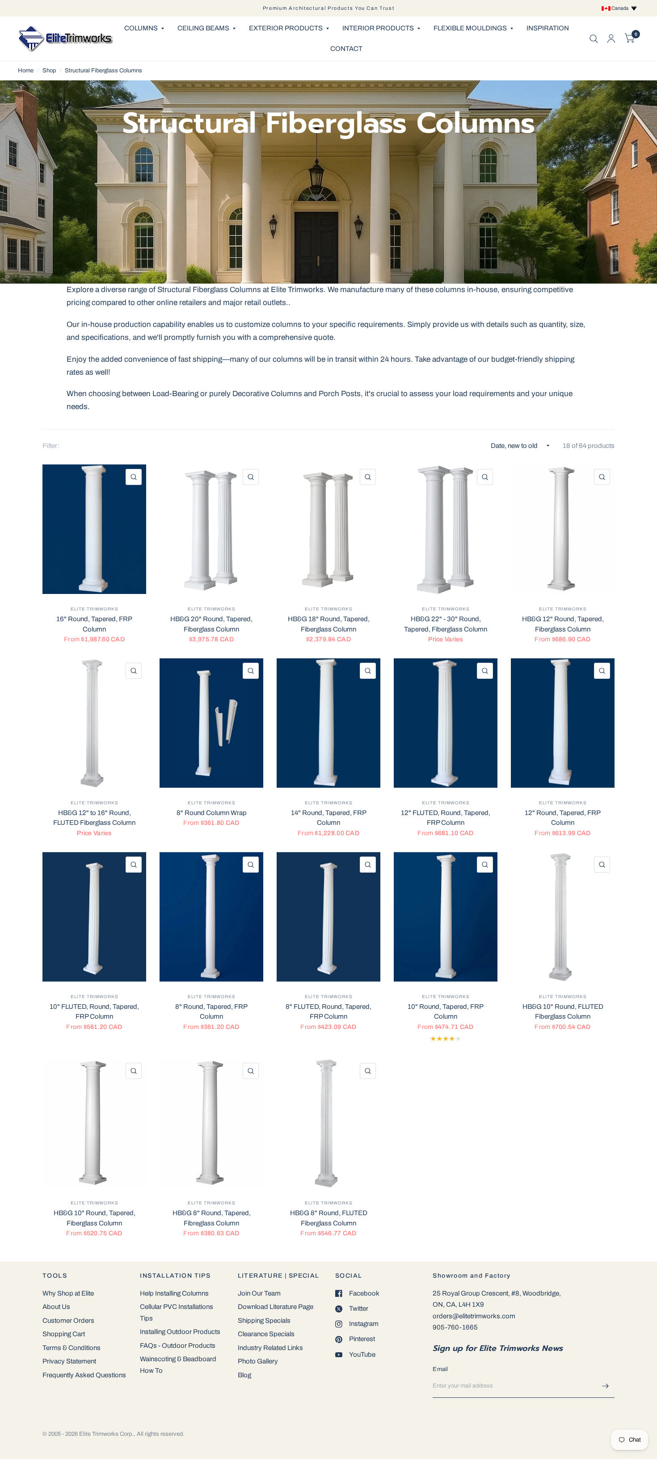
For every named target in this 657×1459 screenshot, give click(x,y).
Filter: (50, 445)
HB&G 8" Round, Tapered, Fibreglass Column (212, 1218)
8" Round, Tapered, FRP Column (211, 1011)
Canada (621, 8)
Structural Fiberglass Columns (103, 70)
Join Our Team (259, 1293)
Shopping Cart (63, 1334)
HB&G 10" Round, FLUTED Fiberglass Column (562, 1011)
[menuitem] (144, 28)
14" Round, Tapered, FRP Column (328, 818)
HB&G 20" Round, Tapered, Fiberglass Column (211, 624)
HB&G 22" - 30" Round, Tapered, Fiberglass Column (445, 624)
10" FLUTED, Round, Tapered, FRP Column (94, 1011)
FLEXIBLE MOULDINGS (470, 28)
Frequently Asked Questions (84, 1375)
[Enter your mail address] (606, 1386)
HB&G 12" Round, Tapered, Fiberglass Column (563, 624)
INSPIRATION (547, 28)
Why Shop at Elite (68, 1293)
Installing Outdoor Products (180, 1331)
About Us (56, 1306)
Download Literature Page (275, 1306)
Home (26, 70)
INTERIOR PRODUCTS (378, 28)
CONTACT (346, 48)
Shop (49, 70)
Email (440, 1369)
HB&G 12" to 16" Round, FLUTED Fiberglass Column (94, 818)
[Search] (593, 39)
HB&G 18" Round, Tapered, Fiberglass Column (329, 624)
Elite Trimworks (94, 608)
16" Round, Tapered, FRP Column (94, 624)
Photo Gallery (258, 1361)
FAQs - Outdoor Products (177, 1345)
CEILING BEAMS (203, 28)
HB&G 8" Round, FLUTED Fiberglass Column (328, 1218)
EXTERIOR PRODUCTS (286, 28)
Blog (244, 1375)
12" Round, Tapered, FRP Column (563, 818)
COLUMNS (141, 28)
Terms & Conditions (71, 1347)
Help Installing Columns (174, 1293)
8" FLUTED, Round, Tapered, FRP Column (328, 1011)
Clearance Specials (266, 1334)
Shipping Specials (264, 1320)
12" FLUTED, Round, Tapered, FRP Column (445, 818)
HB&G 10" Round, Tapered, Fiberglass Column (94, 1218)
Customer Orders (68, 1320)
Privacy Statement (69, 1361)
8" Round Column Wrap (212, 812)
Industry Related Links (270, 1347)
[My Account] (611, 39)
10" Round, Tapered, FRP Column (446, 1011)
